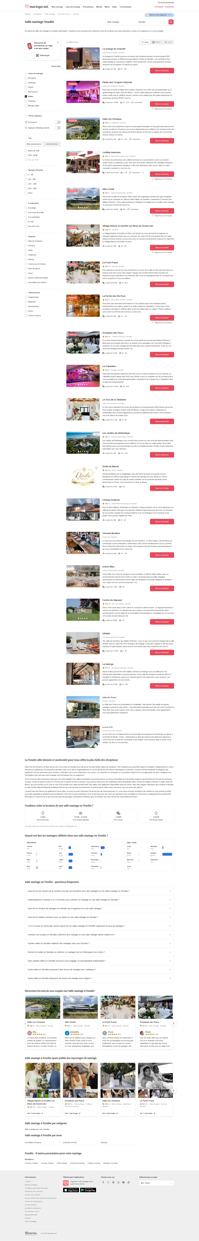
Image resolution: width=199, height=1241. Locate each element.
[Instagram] (118, 1182)
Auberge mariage (47, 1163)
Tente (30, 273)
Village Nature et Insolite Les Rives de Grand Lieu (127, 226)
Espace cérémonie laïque (38, 278)
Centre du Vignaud (112, 600)
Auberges (32, 83)
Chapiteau (32, 255)
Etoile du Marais (110, 466)
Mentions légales (31, 1185)
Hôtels (30, 87)
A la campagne (34, 217)
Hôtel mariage (62, 1163)
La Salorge (108, 664)
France (147, 1183)
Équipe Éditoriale (31, 1215)
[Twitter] (108, 1182)
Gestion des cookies (32, 1195)
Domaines (32, 78)
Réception (38, 14)
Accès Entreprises (167, 3)
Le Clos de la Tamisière (114, 399)
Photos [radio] (158, 42)
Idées (114, 7)
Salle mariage (50, 14)
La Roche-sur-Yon (70, 1142)
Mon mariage (57, 7)
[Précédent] (25, 1023)
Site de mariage (31, 1221)
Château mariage (94, 1163)
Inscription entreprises (33, 1208)
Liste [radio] (146, 42)
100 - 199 (31, 179)
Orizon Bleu (108, 566)
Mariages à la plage (110, 1163)
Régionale (32, 302)
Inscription (169, 7)
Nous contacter (162, 70)
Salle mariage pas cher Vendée (37, 1129)
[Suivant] (173, 1023)
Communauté (125, 7)
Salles (30, 96)
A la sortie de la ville (36, 212)
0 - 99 (30, 175)
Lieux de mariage (73, 7)
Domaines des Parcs (112, 333)
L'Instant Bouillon (111, 533)
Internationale (33, 306)
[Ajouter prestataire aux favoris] (96, 50)
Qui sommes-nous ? (32, 1211)
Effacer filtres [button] (56, 66)
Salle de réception (35, 241)
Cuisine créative (34, 315)
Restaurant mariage (77, 1163)
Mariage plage (33, 105)
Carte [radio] (170, 42)
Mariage (28, 14)
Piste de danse (34, 268)
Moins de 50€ (33, 151)
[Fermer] (58, 42)
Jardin (30, 250)
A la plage (32, 208)
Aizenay (104, 1142)
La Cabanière (109, 366)
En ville (31, 222)
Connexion (159, 7)
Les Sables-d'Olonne (33, 1142)
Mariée (99, 7)
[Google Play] (88, 1192)
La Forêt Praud (110, 262)
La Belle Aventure (111, 152)
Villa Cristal (108, 189)
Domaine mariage (31, 1163)
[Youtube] (123, 1182)
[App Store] (71, 1192)
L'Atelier (106, 633)
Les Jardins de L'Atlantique (116, 433)
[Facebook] (103, 1182)
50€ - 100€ (32, 155)
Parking (31, 259)
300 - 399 (32, 188)
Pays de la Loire (64, 14)
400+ (30, 193)
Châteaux (32, 101)
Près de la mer (34, 226)
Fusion (30, 311)
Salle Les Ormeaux (112, 119)
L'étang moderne (111, 500)
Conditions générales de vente (36, 1188)
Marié (107, 7)
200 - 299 (32, 184)
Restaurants (33, 92)
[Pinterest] (113, 1182)
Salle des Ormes (109, 697)
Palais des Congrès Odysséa (117, 82)
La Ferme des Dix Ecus (114, 296)
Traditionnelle (33, 297)
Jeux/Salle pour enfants (37, 282)
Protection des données (34, 1191)
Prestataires (88, 7)
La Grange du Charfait (113, 49)
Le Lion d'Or (107, 727)
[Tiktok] (128, 1182)
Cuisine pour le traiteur (37, 264)
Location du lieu (52, 144)
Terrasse (31, 246)
